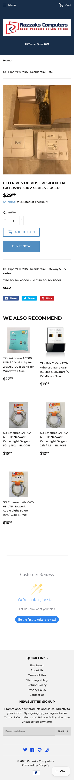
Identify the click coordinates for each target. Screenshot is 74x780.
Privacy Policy (37, 689)
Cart (68, 5)
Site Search (37, 665)
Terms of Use (37, 675)
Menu (12, 5)
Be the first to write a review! (37, 619)
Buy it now (21, 246)
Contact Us (37, 694)
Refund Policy (37, 685)
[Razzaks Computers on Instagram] (47, 750)
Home (7, 60)
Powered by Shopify (35, 765)
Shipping (9, 201)
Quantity (9, 212)
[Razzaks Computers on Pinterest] (39, 750)
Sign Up (63, 731)
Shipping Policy (37, 680)
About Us (37, 670)
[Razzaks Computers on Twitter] (25, 750)
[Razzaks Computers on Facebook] (32, 750)
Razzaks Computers (40, 761)
